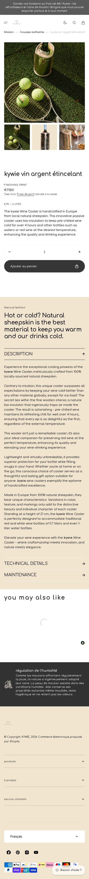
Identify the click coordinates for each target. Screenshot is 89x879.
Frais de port (25, 194)
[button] (5, 22)
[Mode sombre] (65, 22)
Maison (9, 32)
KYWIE (25, 736)
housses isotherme (32, 32)
